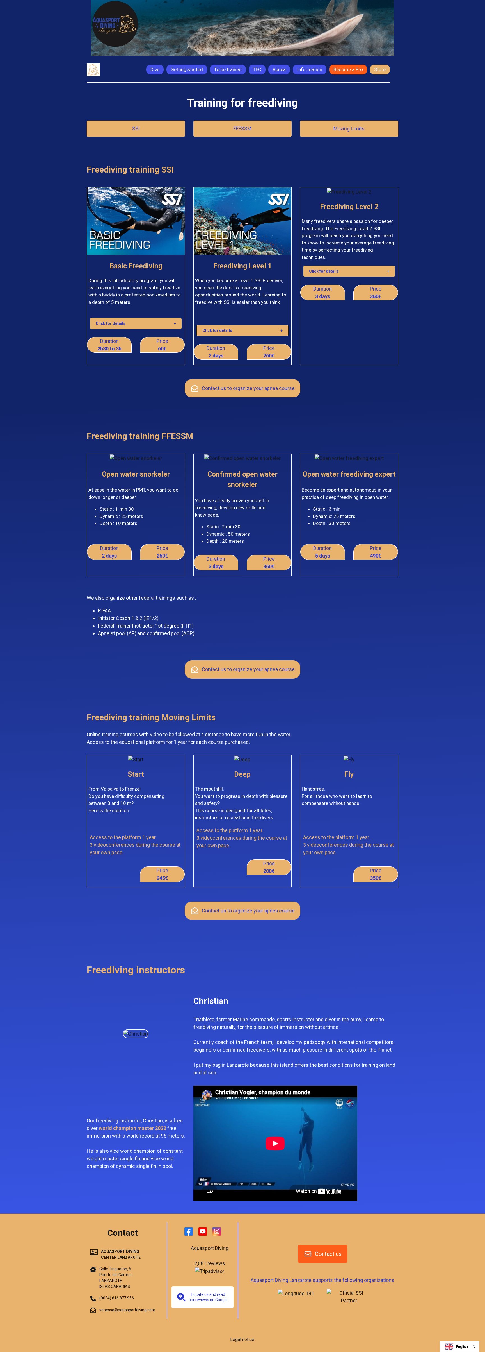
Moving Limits (349, 129)
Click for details (110, 323)
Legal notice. (242, 1339)
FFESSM (242, 129)
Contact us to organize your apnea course (248, 388)
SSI (136, 129)
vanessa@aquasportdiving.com (127, 1310)
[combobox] (460, 1346)
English (462, 1346)
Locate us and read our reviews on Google (208, 1297)
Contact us (328, 1254)
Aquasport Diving (209, 1248)
